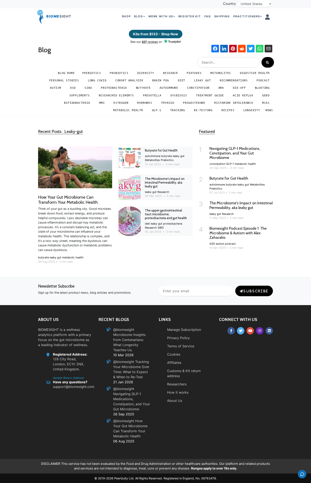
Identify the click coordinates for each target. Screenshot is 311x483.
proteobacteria (114, 87)
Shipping (222, 16)
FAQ (207, 16)
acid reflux (243, 95)
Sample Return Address (68, 377)
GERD (266, 95)
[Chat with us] (302, 474)
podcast (263, 80)
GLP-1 (156, 110)
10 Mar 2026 (123, 355)
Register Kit (189, 16)
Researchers (177, 384)
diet (181, 80)
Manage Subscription (184, 329)
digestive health (255, 73)
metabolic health (128, 110)
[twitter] (240, 330)
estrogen (120, 102)
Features (194, 73)
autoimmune (169, 87)
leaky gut (202, 80)
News (269, 110)
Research (170, 73)
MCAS (266, 102)
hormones (144, 102)
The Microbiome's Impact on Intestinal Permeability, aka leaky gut (164, 182)
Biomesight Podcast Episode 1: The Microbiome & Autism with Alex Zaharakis (238, 233)
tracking (177, 110)
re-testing (203, 110)
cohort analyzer (129, 80)
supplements (79, 95)
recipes (227, 110)
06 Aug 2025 (123, 441)
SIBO (88, 87)
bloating (262, 87)
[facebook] (231, 330)
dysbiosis (178, 95)
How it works (178, 392)
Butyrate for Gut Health (161, 150)
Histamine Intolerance (233, 102)
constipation (198, 87)
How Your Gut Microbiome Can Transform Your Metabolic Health (68, 200)
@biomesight (123, 329)
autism (55, 87)
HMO (102, 102)
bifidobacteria (77, 102)
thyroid (167, 102)
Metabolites (220, 73)
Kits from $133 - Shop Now (155, 34)
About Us (174, 400)
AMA (221, 87)
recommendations (234, 80)
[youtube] (250, 330)
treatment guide (210, 95)
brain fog (160, 80)
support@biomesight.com (73, 387)
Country (229, 3)
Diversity (145, 73)
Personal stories (64, 80)
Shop (126, 16)
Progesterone (194, 102)
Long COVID (97, 80)
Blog (44, 50)
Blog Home (66, 73)
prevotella (152, 95)
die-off (239, 87)
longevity (251, 110)
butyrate (143, 87)
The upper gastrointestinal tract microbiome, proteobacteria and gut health (166, 214)
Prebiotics (91, 73)
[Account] (267, 17)
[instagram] (259, 330)
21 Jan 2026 (123, 382)
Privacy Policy (178, 338)
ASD (73, 87)
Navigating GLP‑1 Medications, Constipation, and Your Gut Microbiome (234, 153)
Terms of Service (180, 346)
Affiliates (174, 362)
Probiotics (119, 73)
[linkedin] (269, 330)
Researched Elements (116, 95)
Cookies (173, 354)
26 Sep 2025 (123, 414)
